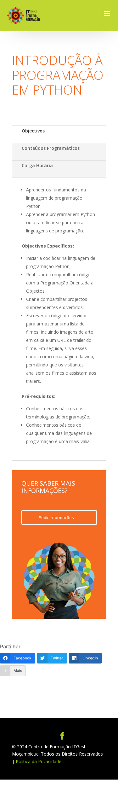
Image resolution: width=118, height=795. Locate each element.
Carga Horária (37, 165)
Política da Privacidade (38, 761)
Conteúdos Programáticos (51, 148)
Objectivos (33, 131)
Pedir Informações (56, 517)
